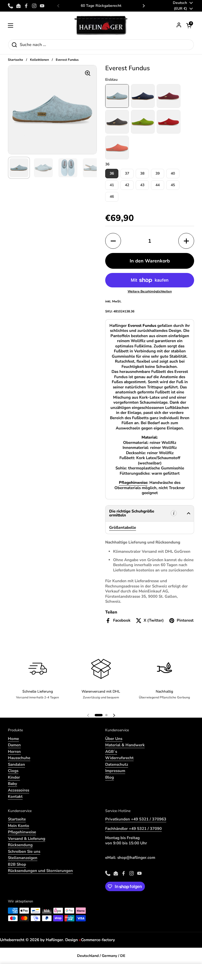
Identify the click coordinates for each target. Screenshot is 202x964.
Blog (109, 777)
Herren (14, 751)
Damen (14, 745)
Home (13, 738)
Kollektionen (39, 60)
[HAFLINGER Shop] (101, 25)
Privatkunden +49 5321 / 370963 (135, 819)
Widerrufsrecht (119, 757)
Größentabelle (122, 527)
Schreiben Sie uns (24, 851)
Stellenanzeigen (22, 857)
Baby (12, 783)
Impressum (115, 770)
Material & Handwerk (125, 745)
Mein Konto (18, 825)
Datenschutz (116, 764)
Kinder (14, 777)
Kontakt (15, 796)
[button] (189, 25)
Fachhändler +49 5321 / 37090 (133, 828)
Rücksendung (20, 845)
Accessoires (18, 790)
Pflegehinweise (22, 832)
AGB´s (111, 751)
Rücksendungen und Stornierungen (40, 870)
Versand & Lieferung (26, 838)
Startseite (15, 60)
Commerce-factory (97, 939)
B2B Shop (17, 864)
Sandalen (16, 764)
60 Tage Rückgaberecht (101, 6)
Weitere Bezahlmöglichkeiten (150, 291)
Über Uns (113, 738)
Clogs (13, 770)
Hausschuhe (19, 757)
